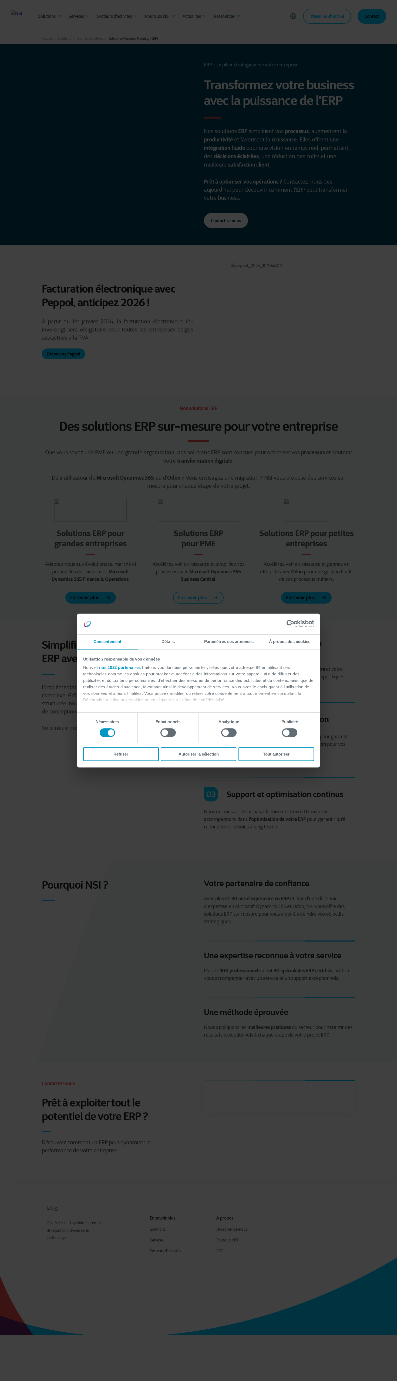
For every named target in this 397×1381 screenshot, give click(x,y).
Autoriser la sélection (199, 754)
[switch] (168, 732)
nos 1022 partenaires (120, 667)
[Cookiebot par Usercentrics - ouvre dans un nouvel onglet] (290, 624)
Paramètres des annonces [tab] (229, 641)
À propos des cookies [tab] (290, 641)
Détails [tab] (168, 641)
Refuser (120, 754)
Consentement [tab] (107, 641)
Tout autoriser (276, 754)
